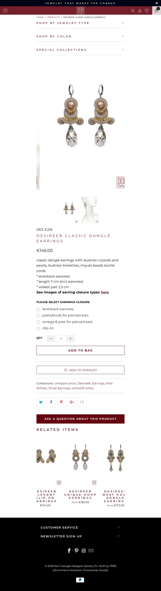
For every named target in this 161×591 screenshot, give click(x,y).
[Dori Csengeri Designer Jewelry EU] (80, 10)
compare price (65, 383)
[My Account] (139, 10)
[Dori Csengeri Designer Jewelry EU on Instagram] (84, 551)
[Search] (132, 10)
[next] (120, 124)
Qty (39, 338)
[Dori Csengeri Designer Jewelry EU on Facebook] (69, 551)
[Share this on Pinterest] (61, 402)
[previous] (41, 124)
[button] (80, 370)
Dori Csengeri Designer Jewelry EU (76, 566)
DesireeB (84, 383)
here (105, 292)
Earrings (98, 383)
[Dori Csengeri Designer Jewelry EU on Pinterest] (77, 551)
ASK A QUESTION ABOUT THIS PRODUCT (80, 418)
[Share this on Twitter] (40, 402)
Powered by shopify (95, 570)
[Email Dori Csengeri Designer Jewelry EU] (91, 551)
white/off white (82, 388)
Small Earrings (59, 388)
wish (146, 10)
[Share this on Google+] (71, 402)
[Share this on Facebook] (51, 402)
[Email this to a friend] (82, 402)
